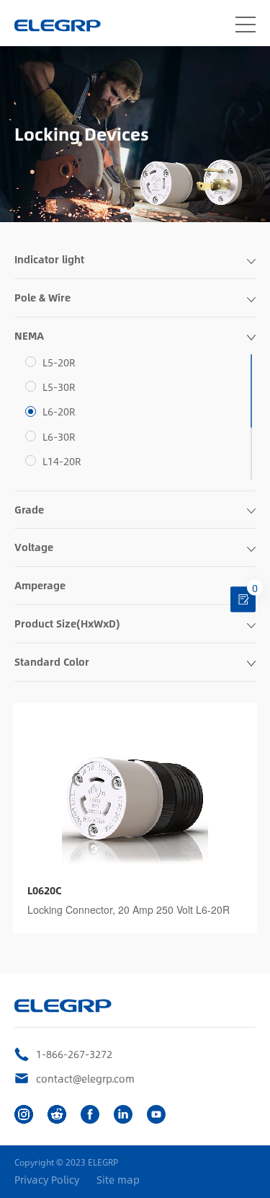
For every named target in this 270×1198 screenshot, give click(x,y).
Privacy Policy (46, 1179)
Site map (118, 1179)
